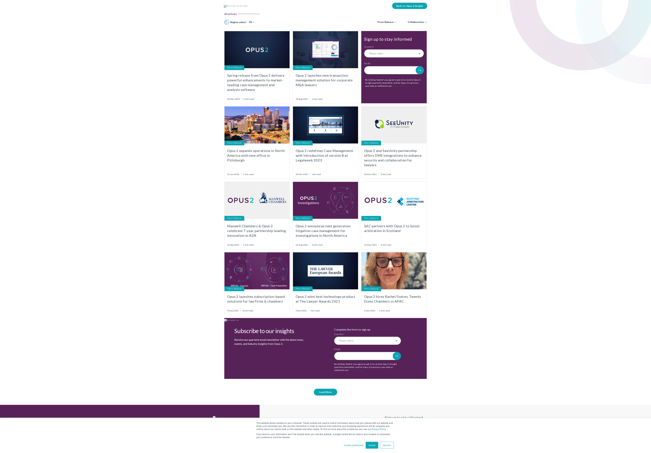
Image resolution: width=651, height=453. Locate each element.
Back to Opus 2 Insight (409, 5)
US (250, 22)
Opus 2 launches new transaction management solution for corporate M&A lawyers (324, 80)
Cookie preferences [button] (354, 445)
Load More (325, 392)
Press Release (385, 22)
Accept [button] (372, 445)
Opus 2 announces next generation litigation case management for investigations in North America (323, 230)
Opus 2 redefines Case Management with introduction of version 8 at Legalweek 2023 (324, 155)
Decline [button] (387, 445)
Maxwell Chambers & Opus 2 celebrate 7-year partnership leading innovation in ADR (256, 230)
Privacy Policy (379, 429)
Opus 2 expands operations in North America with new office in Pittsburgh (256, 155)
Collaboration (416, 22)
